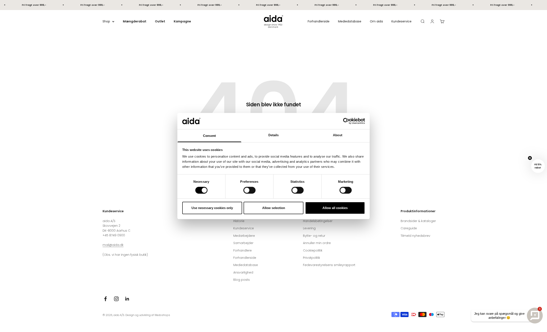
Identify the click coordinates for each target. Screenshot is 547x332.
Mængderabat (134, 21)
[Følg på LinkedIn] (127, 299)
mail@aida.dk (113, 245)
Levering (309, 228)
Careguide (409, 228)
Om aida (376, 21)
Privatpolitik (311, 258)
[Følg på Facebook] (105, 299)
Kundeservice (401, 21)
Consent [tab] (209, 135)
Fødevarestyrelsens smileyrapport (329, 265)
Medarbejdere (244, 236)
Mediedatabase (349, 21)
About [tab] (337, 135)
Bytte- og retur (314, 236)
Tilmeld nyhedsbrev (415, 236)
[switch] (249, 190)
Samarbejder (243, 243)
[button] (538, 166)
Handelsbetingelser (317, 221)
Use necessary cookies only (212, 208)
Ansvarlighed (243, 272)
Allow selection (273, 208)
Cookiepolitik (312, 250)
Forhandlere (242, 250)
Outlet (160, 21)
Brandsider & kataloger (418, 221)
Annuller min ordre (317, 243)
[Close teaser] (530, 158)
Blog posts (241, 280)
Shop (106, 21)
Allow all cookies (335, 208)
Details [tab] (273, 135)
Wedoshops (162, 315)
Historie (238, 221)
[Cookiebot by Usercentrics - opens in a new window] (346, 121)
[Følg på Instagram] (116, 299)
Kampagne (182, 21)
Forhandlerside (318, 21)
